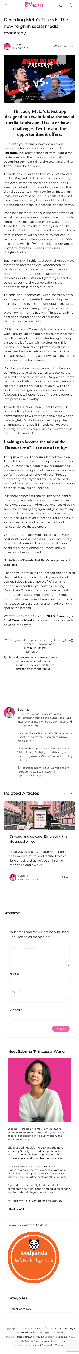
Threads (10, 153)
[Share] (71, 641)
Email (14, 992)
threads (21, 668)
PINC (70, 1337)
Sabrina (17, 44)
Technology (31, 651)
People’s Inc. (61, 1337)
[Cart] (72, 5)
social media (24, 661)
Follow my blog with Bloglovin (27, 1225)
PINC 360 (39, 1337)
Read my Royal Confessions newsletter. (36, 1200)
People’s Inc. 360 (35, 1147)
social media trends (41, 665)
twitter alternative (39, 668)
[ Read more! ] (16, 1209)
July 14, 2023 (20, 48)
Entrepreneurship (35, 640)
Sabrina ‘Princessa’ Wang (51, 1328)
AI (38, 1135)
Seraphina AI (50, 1151)
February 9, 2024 (28, 879)
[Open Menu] (6, 5)
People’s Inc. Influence (38, 1345)
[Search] (62, 5)
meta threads (48, 657)
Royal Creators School (18, 620)
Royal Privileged (59, 1341)
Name (15, 973)
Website (15, 1010)
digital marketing (27, 657)
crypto (55, 1170)
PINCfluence (57, 1345)
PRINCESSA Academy (56, 616)
